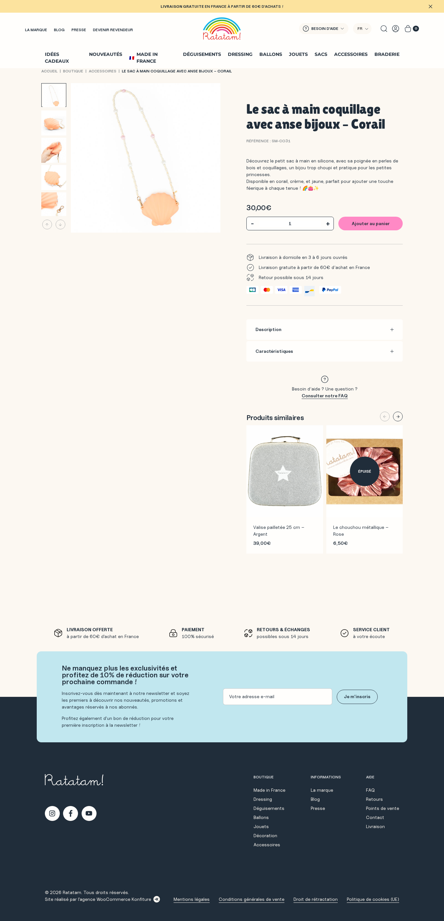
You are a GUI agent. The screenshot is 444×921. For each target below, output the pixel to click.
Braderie (386, 54)
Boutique (73, 71)
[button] (362, 28)
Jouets (298, 54)
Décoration (265, 835)
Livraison (375, 826)
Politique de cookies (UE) (373, 899)
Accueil (49, 71)
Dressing (240, 54)
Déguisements (202, 54)
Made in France (147, 57)
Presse (79, 29)
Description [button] (268, 329)
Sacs (321, 54)
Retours (374, 799)
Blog (59, 29)
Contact (375, 817)
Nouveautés (105, 54)
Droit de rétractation (316, 899)
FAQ (370, 790)
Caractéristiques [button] (274, 351)
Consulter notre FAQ (325, 396)
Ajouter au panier (371, 223)
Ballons (270, 54)
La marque (36, 29)
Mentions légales (192, 899)
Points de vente (382, 808)
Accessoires (351, 54)
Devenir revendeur (113, 29)
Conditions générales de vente (251, 899)
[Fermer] (430, 6)
